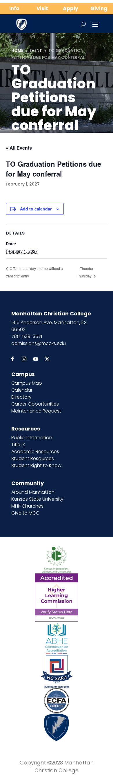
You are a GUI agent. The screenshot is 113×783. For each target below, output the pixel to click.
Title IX (18, 444)
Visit (42, 8)
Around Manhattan (32, 492)
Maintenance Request (36, 411)
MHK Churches (27, 506)
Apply (70, 8)
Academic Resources (35, 451)
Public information (31, 437)
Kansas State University (37, 499)
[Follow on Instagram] (24, 359)
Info (14, 8)
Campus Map (26, 383)
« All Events (19, 147)
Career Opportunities (35, 404)
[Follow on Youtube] (35, 359)
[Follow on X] (47, 359)
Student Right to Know (36, 465)
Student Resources (32, 458)
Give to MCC (25, 513)
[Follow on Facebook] (12, 359)
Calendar (21, 390)
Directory (21, 397)
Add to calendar (36, 209)
